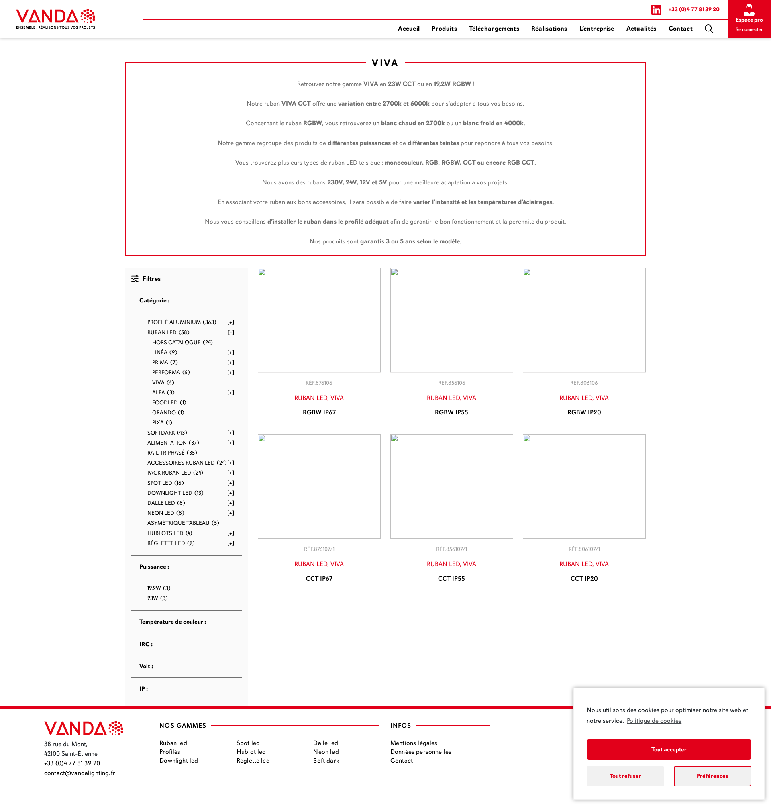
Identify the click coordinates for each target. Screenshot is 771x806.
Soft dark (326, 761)
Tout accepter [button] (669, 749)
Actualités (641, 28)
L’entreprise (596, 28)
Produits (444, 28)
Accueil (409, 28)
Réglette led (253, 761)
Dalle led (325, 743)
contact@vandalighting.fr (79, 773)
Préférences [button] (712, 775)
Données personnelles (420, 752)
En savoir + (319, 322)
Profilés (169, 752)
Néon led (326, 752)
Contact (681, 28)
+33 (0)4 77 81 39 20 (694, 9)
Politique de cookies (654, 721)
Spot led (248, 743)
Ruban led (173, 743)
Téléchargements (494, 28)
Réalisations (549, 28)
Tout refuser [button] (625, 775)
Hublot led (251, 752)
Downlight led (178, 761)
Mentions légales (414, 743)
